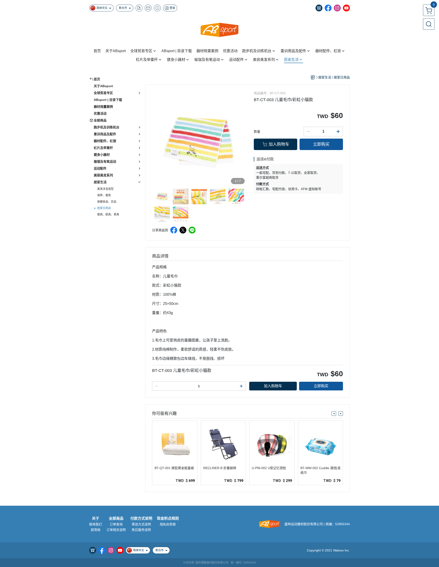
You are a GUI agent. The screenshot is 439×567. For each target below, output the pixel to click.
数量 (257, 131)
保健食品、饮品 (106, 201)
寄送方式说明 (141, 524)
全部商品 (116, 518)
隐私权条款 (168, 524)
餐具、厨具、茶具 (108, 214)
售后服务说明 (141, 529)
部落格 (95, 529)
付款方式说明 (141, 518)
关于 (95, 518)
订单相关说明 (116, 529)
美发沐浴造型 (105, 189)
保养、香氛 (104, 195)
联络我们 (95, 524)
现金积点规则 (168, 518)
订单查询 (116, 524)
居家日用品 (104, 208)
